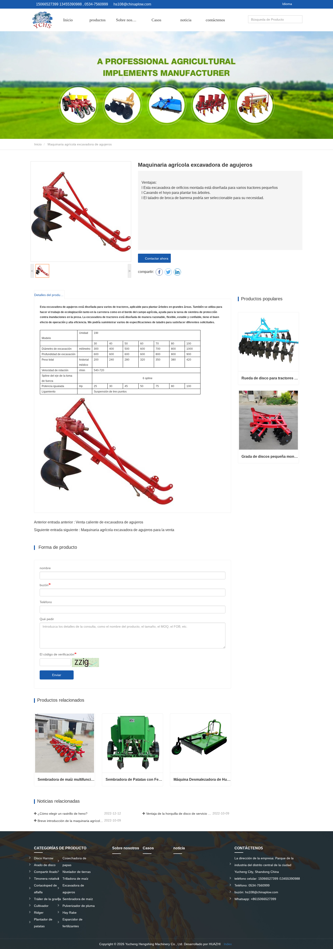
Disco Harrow (43, 858)
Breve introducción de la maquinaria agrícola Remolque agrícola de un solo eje (70, 821)
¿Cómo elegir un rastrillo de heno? (62, 813)
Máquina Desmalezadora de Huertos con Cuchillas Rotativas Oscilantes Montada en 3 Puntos (202, 779)
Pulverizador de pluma (79, 906)
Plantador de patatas (43, 923)
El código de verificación (57, 654)
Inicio (68, 20)
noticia (185, 20)
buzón (44, 585)
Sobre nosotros (128, 20)
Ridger (38, 912)
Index (228, 944)
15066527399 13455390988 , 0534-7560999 (71, 4)
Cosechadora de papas (74, 861)
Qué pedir (47, 619)
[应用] (299, 19)
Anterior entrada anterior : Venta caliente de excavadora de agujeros (88, 522)
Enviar (56, 675)
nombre (45, 568)
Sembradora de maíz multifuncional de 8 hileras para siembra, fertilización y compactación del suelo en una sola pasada (66, 779)
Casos (156, 20)
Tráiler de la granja (47, 899)
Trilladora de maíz (75, 878)
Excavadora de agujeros (73, 889)
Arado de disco (45, 865)
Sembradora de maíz (78, 899)
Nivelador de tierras (77, 872)
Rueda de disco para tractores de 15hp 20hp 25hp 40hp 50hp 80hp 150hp (270, 378)
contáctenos (215, 20)
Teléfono (46, 602)
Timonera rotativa (46, 878)
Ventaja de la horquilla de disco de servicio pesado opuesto (179, 813)
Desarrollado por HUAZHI (202, 944)
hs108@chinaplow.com (132, 4)
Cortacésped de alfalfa (45, 889)
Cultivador (41, 906)
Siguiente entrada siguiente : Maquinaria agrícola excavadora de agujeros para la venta (104, 530)
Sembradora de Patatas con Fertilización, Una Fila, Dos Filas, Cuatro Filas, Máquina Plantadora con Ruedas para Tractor (134, 779)
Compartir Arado (46, 872)
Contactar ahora (155, 258)
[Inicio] (42, 20)
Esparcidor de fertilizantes (72, 923)
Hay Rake (70, 912)
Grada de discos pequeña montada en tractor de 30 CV (270, 456)
